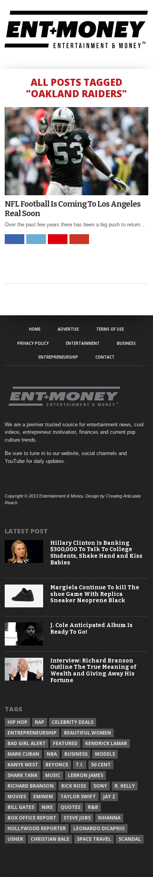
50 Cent (101, 764)
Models (105, 754)
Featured (65, 743)
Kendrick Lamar (106, 743)
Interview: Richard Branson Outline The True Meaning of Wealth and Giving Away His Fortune (93, 671)
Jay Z (109, 796)
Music (52, 775)
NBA (52, 754)
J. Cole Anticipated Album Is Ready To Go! (91, 628)
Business (126, 343)
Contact (105, 357)
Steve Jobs (77, 817)
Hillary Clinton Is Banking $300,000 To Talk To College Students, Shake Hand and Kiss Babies (96, 553)
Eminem (43, 796)
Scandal (129, 839)
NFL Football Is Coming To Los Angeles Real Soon (72, 208)
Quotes (70, 807)
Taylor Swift (78, 796)
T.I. (80, 764)
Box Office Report (31, 817)
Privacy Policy (33, 343)
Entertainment (83, 343)
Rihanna (109, 817)
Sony (100, 786)
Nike (47, 807)
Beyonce (57, 764)
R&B (93, 807)
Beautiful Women (87, 732)
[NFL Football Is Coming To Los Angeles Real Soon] (76, 193)
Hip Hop (17, 722)
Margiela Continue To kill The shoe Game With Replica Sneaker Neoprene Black (94, 594)
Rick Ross (73, 786)
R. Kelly (125, 786)
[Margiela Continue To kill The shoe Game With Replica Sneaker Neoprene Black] (24, 606)
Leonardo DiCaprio (99, 828)
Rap (39, 722)
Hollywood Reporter (36, 828)
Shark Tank (22, 775)
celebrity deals (72, 722)
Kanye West (22, 764)
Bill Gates (20, 807)
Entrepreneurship (58, 357)
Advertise (68, 329)
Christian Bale (50, 839)
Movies (16, 796)
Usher (15, 839)
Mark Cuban (23, 754)
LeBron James (85, 775)
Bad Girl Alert (26, 743)
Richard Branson (30, 786)
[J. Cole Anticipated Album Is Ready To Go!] (24, 644)
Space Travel (94, 839)
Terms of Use (110, 329)
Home (34, 329)
